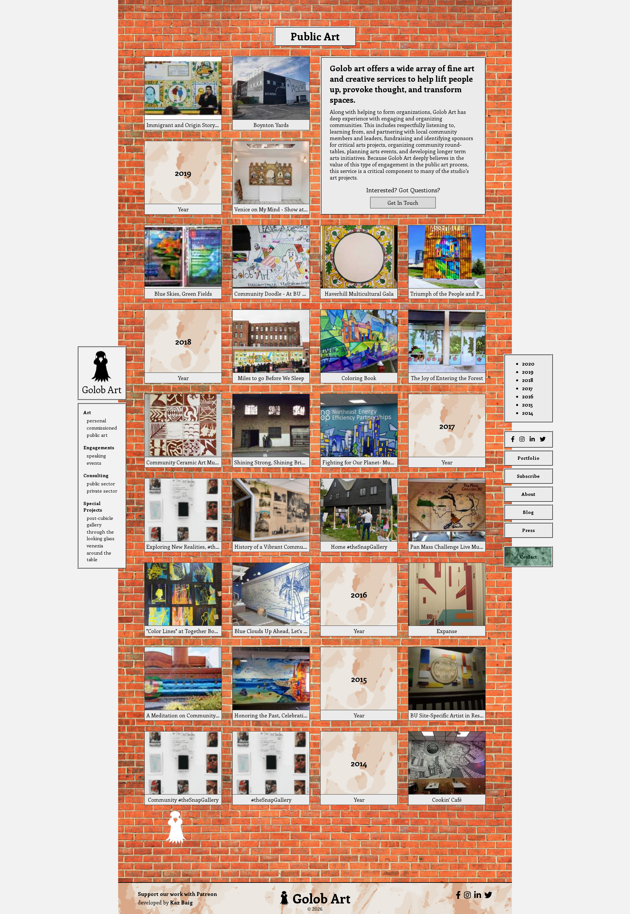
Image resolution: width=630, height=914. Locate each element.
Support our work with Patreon (177, 893)
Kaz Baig (181, 902)
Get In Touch (403, 202)
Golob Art (321, 898)
